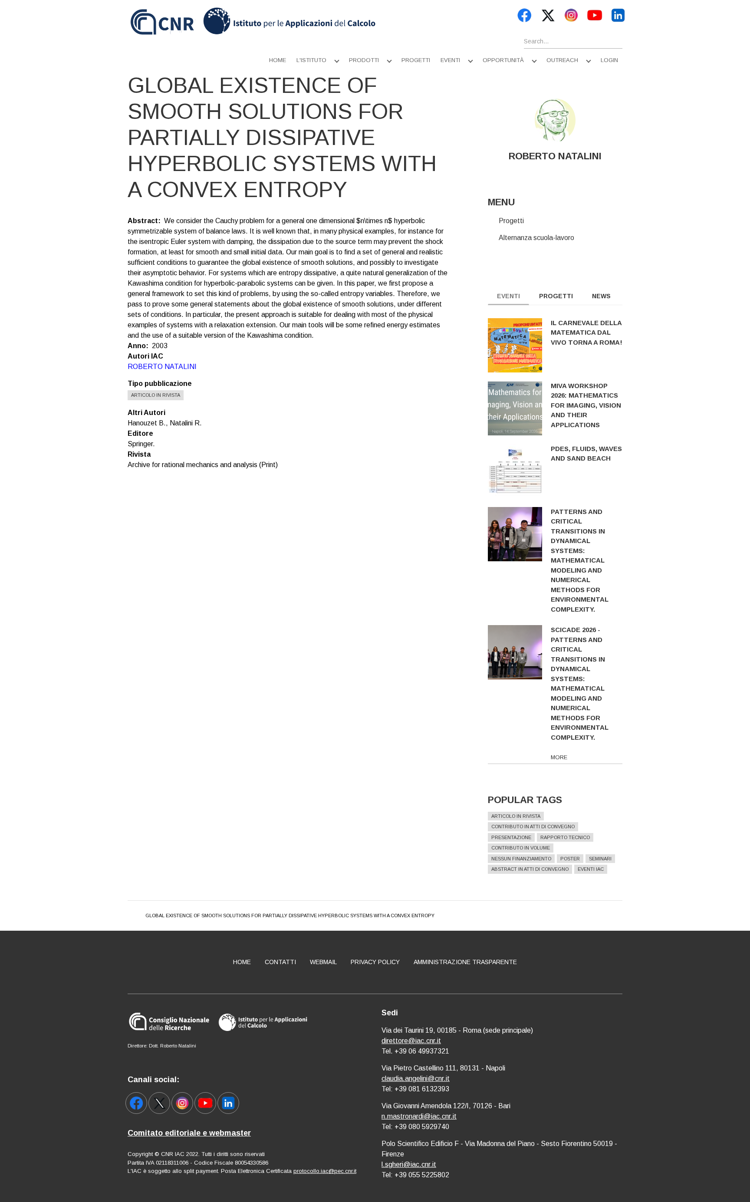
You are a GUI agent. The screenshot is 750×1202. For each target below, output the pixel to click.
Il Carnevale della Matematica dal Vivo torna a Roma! (586, 332)
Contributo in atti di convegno (533, 826)
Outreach (562, 60)
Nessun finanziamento (521, 858)
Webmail (323, 961)
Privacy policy (375, 961)
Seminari (600, 858)
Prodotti (364, 60)
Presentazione (511, 837)
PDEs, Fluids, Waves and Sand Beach (586, 453)
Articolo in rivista (155, 395)
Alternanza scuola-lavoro (536, 237)
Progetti (415, 60)
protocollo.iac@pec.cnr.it (324, 1171)
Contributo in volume (520, 847)
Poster (570, 858)
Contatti (280, 961)
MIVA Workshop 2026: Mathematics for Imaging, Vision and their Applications (586, 405)
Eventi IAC (591, 869)
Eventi (450, 60)
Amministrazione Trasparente (465, 961)
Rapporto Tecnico (565, 837)
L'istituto (311, 60)
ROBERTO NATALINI (162, 366)
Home (277, 60)
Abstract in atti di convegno (530, 869)
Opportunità (503, 60)
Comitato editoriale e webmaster (189, 1133)
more (559, 757)
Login (609, 60)
